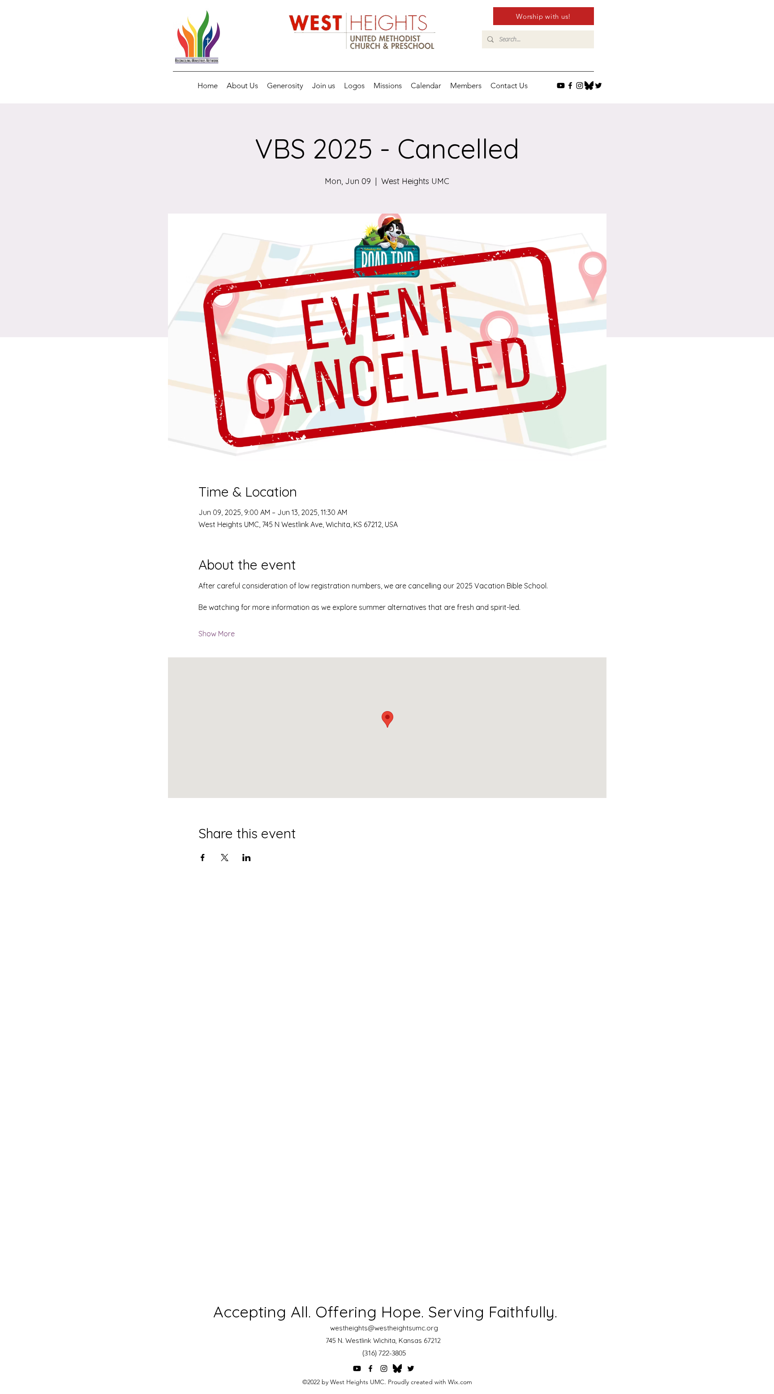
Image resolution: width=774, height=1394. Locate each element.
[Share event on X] (224, 857)
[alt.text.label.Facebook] (570, 85)
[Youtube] (560, 85)
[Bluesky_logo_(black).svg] (589, 85)
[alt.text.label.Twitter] (598, 85)
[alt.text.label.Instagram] (579, 85)
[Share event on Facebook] (202, 857)
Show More (216, 633)
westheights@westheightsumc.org (384, 1328)
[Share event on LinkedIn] (246, 857)
